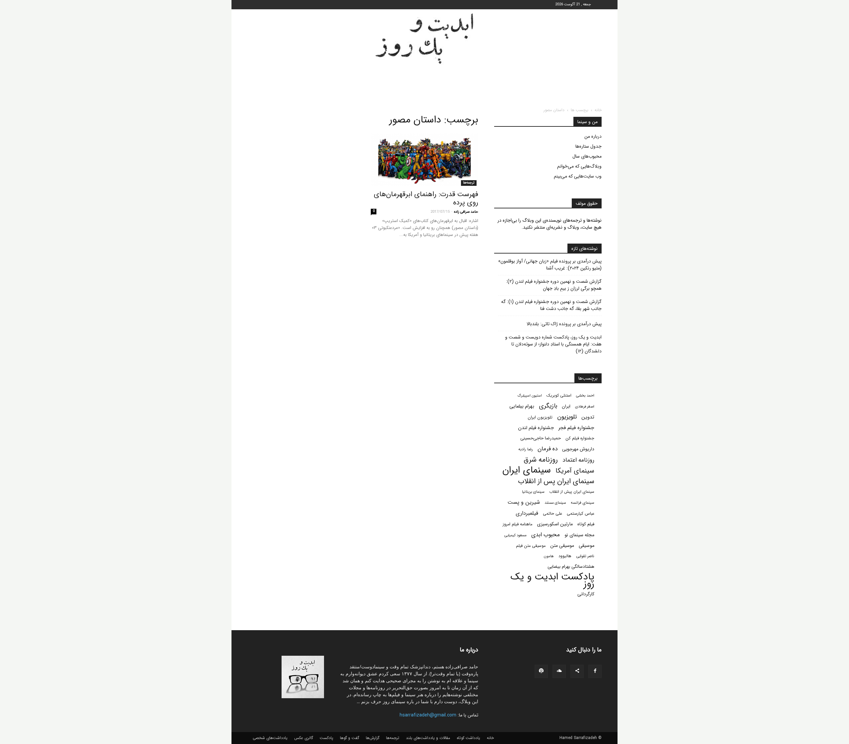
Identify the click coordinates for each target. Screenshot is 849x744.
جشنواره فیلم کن (579, 438)
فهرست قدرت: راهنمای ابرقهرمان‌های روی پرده (426, 198)
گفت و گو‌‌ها (349, 738)
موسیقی (586, 545)
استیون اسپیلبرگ (529, 396)
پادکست (326, 738)
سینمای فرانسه (582, 503)
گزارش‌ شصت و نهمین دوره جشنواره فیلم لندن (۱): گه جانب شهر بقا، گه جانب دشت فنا (551, 305)
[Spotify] (541, 671)
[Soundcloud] (559, 671)
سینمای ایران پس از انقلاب (556, 481)
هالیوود (564, 556)
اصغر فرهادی (584, 406)
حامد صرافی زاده (466, 212)
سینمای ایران (526, 470)
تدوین (587, 417)
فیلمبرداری (527, 513)
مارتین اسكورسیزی (555, 524)
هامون (549, 556)
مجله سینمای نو (579, 535)
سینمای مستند (555, 503)
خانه (598, 110)
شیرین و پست (523, 502)
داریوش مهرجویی (578, 449)
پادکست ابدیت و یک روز (552, 580)
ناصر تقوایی (585, 556)
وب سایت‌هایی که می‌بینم (578, 176)
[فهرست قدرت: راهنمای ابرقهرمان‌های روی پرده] (424, 159)
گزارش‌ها (372, 738)
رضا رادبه (525, 449)
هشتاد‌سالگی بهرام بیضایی (571, 566)
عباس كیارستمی (580, 513)
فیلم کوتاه (585, 524)
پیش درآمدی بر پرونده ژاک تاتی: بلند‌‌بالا (564, 324)
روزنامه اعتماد (578, 460)
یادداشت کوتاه (468, 738)
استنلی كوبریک (559, 395)
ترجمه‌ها (469, 182)
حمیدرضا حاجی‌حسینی (540, 438)
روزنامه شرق (541, 459)
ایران (566, 406)
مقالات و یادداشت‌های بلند (428, 738)
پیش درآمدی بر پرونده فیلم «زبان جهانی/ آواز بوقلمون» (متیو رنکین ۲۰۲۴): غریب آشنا (550, 265)
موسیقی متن (562, 545)
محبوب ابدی (545, 534)
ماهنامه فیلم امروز (517, 524)
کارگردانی (585, 594)
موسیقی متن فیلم (531, 546)
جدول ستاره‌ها (588, 146)
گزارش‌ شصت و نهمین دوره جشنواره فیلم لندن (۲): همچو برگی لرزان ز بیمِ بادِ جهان (554, 285)
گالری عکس (303, 738)
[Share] (577, 671)
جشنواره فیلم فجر (576, 427)
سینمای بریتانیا (533, 492)
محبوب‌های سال (587, 156)
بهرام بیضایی (521, 406)
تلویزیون (567, 416)
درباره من (593, 136)
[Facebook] (595, 671)
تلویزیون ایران (540, 417)
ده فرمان (547, 448)
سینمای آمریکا (574, 471)
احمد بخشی (585, 396)
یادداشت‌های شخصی (270, 738)
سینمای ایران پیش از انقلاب (571, 492)
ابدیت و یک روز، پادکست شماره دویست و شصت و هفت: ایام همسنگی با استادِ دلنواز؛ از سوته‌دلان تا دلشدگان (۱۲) (553, 344)
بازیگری (548, 406)
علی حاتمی (552, 513)
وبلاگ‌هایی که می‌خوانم (579, 166)
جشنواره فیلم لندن (536, 427)
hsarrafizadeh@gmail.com (428, 715)
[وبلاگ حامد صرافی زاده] (424, 38)
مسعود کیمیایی (515, 535)
